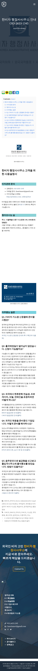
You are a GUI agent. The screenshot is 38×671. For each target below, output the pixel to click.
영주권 (7, 595)
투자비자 (8, 610)
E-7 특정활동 (10, 598)
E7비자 (12, 501)
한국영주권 (28, 507)
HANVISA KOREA (19, 29)
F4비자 (23, 512)
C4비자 (6, 512)
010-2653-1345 (19, 189)
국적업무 (21, 504)
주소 (28, 515)
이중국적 (23, 515)
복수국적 (9, 515)
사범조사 (8, 607)
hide (13, 99)
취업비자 (20, 507)
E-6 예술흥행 (10, 601)
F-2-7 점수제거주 (11, 604)
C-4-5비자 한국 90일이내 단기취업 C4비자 (18, 518)
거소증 (29, 512)
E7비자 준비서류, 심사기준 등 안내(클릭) (16, 450)
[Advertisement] (19, 50)
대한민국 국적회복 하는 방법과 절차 (17, 521)
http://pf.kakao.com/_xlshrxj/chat (19, 197)
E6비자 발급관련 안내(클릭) (11, 413)
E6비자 (6, 501)
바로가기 (22, 205)
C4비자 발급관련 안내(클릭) (11, 415)
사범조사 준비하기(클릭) (10, 493)
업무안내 (16, 515)
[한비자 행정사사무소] (4, 4)
